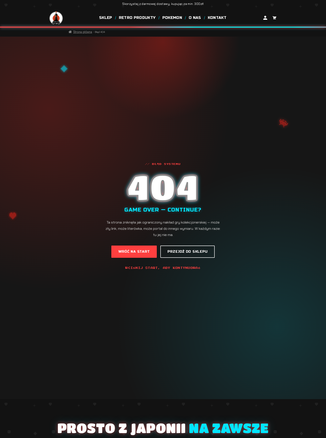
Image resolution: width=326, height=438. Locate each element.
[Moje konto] (265, 17)
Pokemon (172, 17)
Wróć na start (134, 252)
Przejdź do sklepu (187, 252)
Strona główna (82, 32)
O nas (195, 17)
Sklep (105, 17)
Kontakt (217, 17)
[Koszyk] (274, 17)
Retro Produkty (137, 17)
